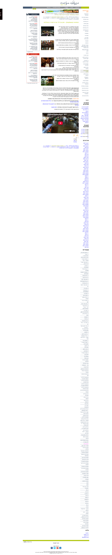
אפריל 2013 (86, 223)
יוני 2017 (86, 185)
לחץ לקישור (54, 107)
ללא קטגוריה (85, 442)
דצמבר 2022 (85, 148)
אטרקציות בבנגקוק (84, 368)
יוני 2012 (86, 234)
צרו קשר (48, 7)
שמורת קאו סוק (85, 525)
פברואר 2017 (85, 191)
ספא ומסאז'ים (85, 477)
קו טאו (87, 490)
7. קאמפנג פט (85, 340)
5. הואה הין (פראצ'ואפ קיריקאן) (63, 18)
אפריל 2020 (86, 157)
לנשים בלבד (85, 443)
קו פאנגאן (86, 499)
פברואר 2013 (85, 225)
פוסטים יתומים (85, 481)
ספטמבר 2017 (85, 183)
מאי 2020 (86, 156)
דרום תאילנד (85, 21)
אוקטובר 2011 (85, 245)
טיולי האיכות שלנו (85, 11)
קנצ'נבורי (86, 35)
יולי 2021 (86, 153)
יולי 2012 (86, 232)
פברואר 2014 (85, 210)
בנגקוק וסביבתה (85, 17)
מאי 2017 (86, 187)
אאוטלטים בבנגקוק (84, 118)
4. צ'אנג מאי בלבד (84, 303)
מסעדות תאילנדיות (84, 471)
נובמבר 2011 (85, 244)
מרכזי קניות (86, 475)
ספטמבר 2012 (85, 231)
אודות (71, 7)
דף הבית (77, 7)
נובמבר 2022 (85, 150)
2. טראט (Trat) (85, 275)
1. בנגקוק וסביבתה (84, 252)
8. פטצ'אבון (86, 351)
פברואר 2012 (85, 240)
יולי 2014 (86, 207)
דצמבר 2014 (85, 200)
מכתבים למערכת (56, 7)
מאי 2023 (86, 147)
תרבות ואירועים (85, 88)
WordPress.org (85, 537)
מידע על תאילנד (85, 90)
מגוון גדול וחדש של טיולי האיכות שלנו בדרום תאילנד (33, 43)
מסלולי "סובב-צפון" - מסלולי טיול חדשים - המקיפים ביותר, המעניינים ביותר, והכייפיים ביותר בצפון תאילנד (33, 19)
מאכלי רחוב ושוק (85, 445)
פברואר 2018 (85, 181)
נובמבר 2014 (85, 201)
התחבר (86, 533)
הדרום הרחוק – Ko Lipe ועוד (85, 58)
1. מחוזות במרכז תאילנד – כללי (72, 16)
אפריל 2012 (86, 237)
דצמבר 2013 (85, 213)
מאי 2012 (86, 235)
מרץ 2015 (86, 198)
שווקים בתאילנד (85, 518)
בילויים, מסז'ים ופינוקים (85, 83)
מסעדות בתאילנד (84, 86)
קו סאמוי (86, 497)
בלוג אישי (86, 403)
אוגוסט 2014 (85, 205)
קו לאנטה (86, 493)
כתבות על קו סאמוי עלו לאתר (33, 28)
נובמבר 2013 (85, 214)
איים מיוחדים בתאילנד (85, 30)
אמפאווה (86, 33)
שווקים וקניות (85, 80)
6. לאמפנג (86, 332)
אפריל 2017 (86, 188)
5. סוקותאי (86, 317)
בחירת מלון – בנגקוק (85, 74)
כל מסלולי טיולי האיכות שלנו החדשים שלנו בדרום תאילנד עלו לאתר (33, 40)
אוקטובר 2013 (85, 215)
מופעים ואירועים (85, 457)
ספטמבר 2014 (85, 204)
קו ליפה (86, 495)
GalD (25, 541)
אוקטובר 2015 (85, 194)
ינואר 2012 (86, 241)
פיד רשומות (86, 534)
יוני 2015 (86, 195)
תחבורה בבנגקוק (85, 527)
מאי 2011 (86, 247)
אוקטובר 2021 (85, 151)
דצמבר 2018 (85, 170)
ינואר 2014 (86, 211)
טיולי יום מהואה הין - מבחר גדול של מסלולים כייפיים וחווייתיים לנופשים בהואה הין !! (33, 48)
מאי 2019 (86, 163)
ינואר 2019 (86, 168)
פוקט (87, 482)
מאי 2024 (86, 144)
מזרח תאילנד (85, 25)
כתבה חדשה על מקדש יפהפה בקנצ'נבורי (34, 33)
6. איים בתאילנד (85, 320)
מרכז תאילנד (85, 19)
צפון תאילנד (86, 23)
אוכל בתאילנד (85, 363)
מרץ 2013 (86, 224)
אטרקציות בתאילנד (86, 14)
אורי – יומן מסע (85, 365)
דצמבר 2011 (85, 242)
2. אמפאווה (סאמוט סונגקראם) (52, 13)
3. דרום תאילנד (85, 283)
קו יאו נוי (86, 491)
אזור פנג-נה (86, 55)
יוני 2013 (86, 220)
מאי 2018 (86, 178)
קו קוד (87, 505)
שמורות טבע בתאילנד (85, 64)
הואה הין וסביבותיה (86, 38)
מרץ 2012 (86, 238)
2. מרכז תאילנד (62, 13)
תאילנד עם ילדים (86, 71)
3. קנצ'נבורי (86, 293)
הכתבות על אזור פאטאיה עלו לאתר (33, 31)
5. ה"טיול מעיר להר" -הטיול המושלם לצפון (85, 307)
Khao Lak (86, 358)
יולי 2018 (86, 175)
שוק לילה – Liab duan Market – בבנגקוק (85, 121)
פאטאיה (86, 40)
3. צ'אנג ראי (86, 288)
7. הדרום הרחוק (85, 334)
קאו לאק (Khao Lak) (85, 50)
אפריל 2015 (86, 197)
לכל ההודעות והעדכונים (32, 83)
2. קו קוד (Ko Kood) (84, 281)
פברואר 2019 (85, 167)
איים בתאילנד (85, 27)
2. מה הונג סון (85, 277)
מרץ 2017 (86, 190)
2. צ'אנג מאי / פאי (84, 279)
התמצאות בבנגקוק (86, 78)
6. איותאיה (86, 318)
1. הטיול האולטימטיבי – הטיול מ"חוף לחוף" (84, 256)
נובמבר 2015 (85, 193)
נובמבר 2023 (85, 146)
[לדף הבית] (56, 6)
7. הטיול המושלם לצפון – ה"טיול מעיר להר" (84, 337)
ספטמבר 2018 (85, 174)
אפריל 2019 (86, 164)
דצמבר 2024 (85, 143)
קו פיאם (86, 501)
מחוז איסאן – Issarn (85, 68)
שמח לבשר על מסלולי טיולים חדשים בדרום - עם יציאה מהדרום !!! (33, 25)
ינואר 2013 (86, 227)
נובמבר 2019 (85, 161)
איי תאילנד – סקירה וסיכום (85, 61)
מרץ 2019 (86, 165)
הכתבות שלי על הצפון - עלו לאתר (32, 37)
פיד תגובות (86, 535)
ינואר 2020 (86, 160)
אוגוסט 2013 (85, 217)
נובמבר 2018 (85, 171)
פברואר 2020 (85, 158)
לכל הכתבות (30, 51)
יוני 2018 (86, 177)
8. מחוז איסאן (85, 349)
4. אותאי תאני (85, 295)
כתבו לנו (83, 129)
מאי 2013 (86, 221)
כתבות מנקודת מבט (84, 440)
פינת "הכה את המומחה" (85, 93)
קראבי (87, 53)
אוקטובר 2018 (85, 173)
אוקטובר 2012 (85, 230)
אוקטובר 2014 (85, 203)
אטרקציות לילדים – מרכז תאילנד (65, 19)
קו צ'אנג (86, 503)
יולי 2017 (86, 184)
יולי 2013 (86, 218)
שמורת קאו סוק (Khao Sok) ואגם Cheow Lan (84, 46)
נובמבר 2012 (85, 228)
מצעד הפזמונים (85, 473)
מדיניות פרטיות (85, 95)
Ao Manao (86, 356)
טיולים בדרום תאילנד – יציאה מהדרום (85, 432)
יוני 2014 (86, 208)
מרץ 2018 (86, 180)
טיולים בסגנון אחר (84, 434)
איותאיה (86, 43)
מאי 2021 (86, 154)
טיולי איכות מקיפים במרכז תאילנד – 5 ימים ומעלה (84, 424)
